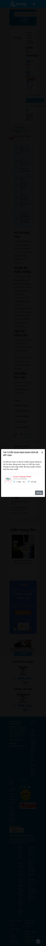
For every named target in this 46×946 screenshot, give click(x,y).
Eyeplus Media (20, 479)
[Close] (42, 452)
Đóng (39, 493)
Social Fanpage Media (22, 477)
